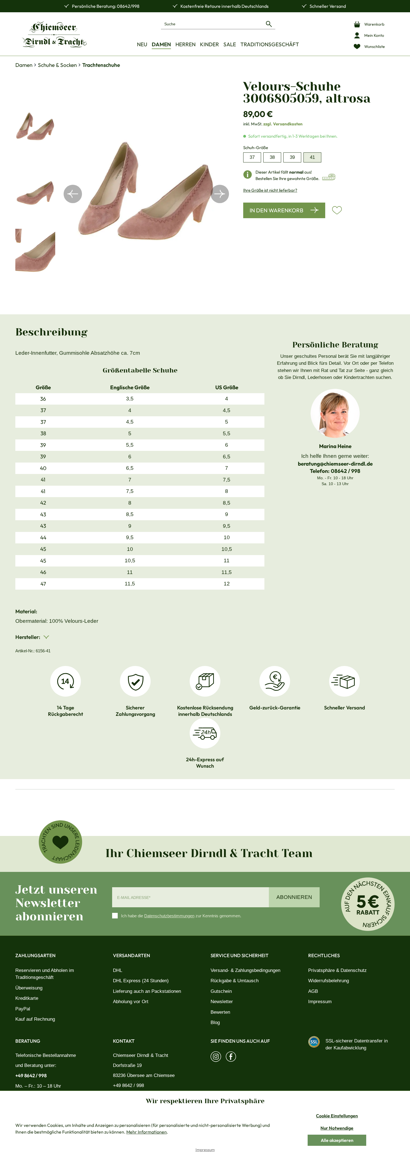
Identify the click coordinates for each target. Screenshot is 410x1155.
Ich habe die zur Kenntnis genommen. (181, 915)
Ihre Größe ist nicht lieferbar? (270, 190)
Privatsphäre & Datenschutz (337, 970)
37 (252, 157)
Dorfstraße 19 (127, 1065)
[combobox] (212, 23)
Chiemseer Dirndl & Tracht (140, 1055)
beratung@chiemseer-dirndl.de (335, 463)
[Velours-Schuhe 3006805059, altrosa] (146, 194)
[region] (124, 194)
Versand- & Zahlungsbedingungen (245, 970)
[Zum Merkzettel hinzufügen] (337, 210)
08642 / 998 (345, 471)
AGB (313, 991)
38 (272, 157)
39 (292, 157)
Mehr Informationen (146, 1132)
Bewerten (220, 1012)
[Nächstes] (220, 194)
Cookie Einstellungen (337, 1115)
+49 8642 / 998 (31, 1075)
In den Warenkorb (276, 210)
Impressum (320, 1001)
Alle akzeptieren (337, 1140)
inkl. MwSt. (273, 124)
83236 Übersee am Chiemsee (144, 1075)
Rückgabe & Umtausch (235, 980)
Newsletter (222, 1001)
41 (312, 157)
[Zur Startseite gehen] (54, 34)
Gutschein (221, 991)
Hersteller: (28, 637)
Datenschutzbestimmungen (169, 915)
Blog (215, 1022)
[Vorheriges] (73, 194)
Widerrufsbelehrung (328, 980)
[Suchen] (268, 23)
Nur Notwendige (336, 1128)
